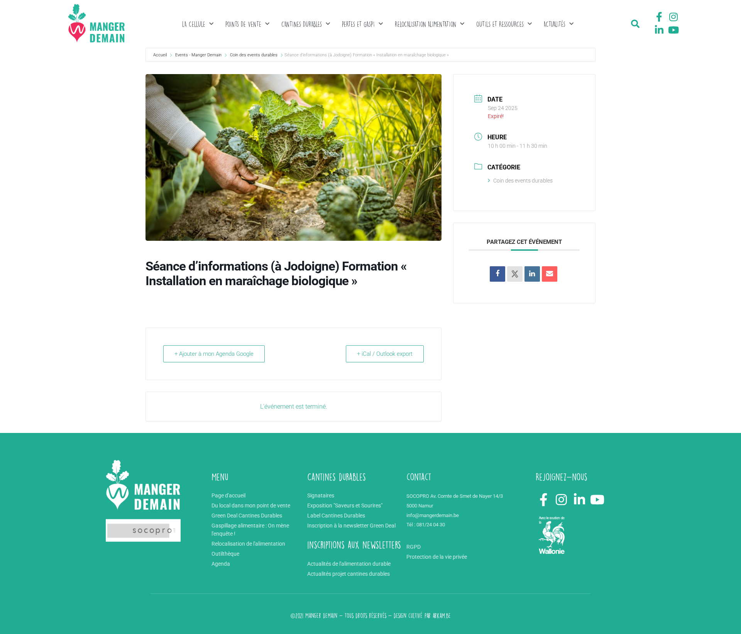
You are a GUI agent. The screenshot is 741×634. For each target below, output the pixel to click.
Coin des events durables (253, 54)
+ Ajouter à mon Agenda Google (214, 353)
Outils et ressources (500, 24)
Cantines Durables (301, 24)
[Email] (549, 274)
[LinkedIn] (532, 274)
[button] (635, 24)
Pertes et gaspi (358, 24)
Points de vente (243, 24)
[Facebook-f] (659, 17)
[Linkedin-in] (659, 30)
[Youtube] (673, 30)
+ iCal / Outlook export (385, 353)
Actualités (554, 24)
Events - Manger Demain (198, 54)
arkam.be (442, 615)
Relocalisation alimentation (425, 24)
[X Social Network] (515, 274)
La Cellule (193, 24)
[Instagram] (673, 17)
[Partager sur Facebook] (497, 274)
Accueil (160, 54)
